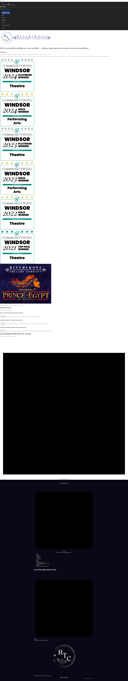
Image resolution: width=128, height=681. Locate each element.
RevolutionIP (91, 678)
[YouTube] (4, 6)
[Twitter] (62, 677)
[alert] (64, 409)
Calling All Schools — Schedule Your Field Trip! (11, 320)
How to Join (38, 559)
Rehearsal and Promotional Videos (43, 563)
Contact (38, 558)
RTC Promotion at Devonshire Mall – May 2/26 (11, 313)
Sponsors (38, 556)
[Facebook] (0, 6)
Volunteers (38, 557)
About (37, 555)
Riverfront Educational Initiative (42, 566)
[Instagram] (3, 6)
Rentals (37, 565)
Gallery (37, 561)
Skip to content (3, 0)
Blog (37, 560)
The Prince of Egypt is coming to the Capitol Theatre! (13, 327)
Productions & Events (40, 562)
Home (37, 554)
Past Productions (39, 564)
